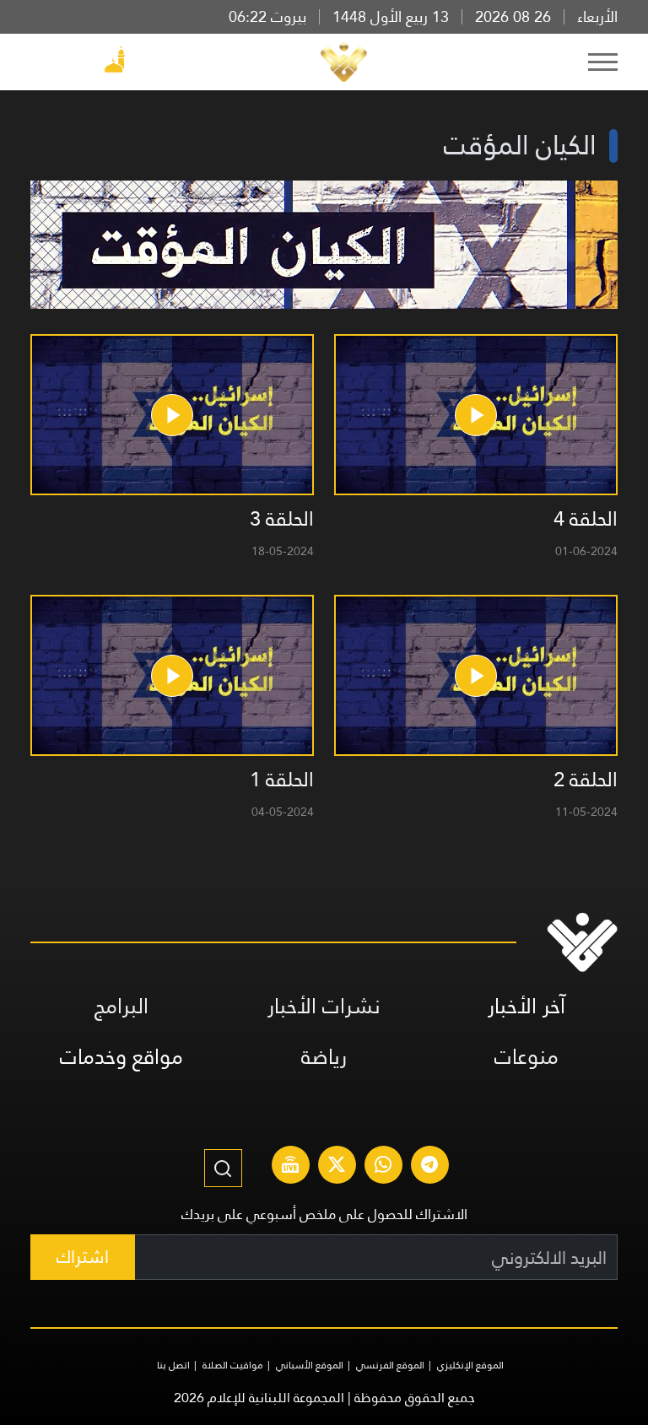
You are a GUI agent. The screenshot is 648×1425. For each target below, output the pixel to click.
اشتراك (83, 1256)
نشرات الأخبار (324, 1006)
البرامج (121, 1006)
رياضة (324, 1057)
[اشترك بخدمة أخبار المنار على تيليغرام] (429, 1167)
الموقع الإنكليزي (470, 1365)
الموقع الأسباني (309, 1365)
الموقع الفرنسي (390, 1365)
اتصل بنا (173, 1365)
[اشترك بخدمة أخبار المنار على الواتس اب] (383, 1167)
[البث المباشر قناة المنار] (290, 1167)
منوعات (526, 1057)
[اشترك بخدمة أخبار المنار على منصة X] (336, 1167)
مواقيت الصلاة (232, 1365)
